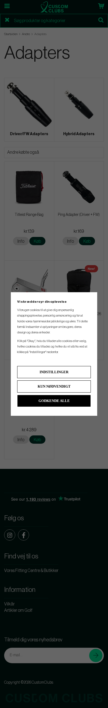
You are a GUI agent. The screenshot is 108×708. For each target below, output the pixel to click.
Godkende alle (54, 401)
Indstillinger (54, 372)
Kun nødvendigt (54, 386)
